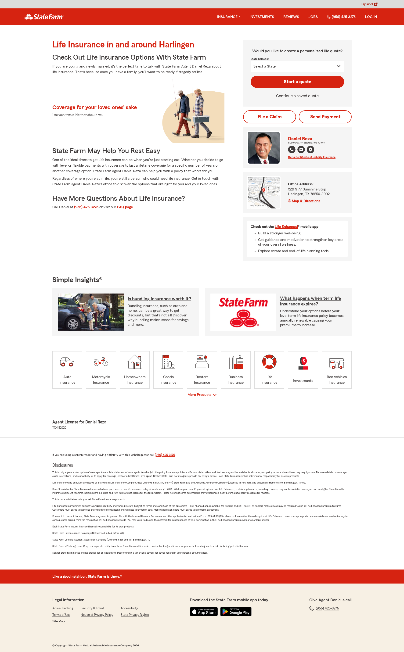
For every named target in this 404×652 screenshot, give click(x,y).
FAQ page (125, 207)
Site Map (58, 621)
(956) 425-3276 (344, 17)
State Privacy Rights (135, 614)
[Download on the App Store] (204, 611)
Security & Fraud (92, 608)
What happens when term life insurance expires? (310, 301)
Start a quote (297, 81)
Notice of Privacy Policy (97, 614)
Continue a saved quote (297, 96)
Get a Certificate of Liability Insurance (311, 157)
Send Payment (325, 117)
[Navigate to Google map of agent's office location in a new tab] (310, 149)
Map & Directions (306, 201)
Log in (371, 17)
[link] (44, 16)
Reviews (291, 17)
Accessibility (129, 608)
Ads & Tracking (62, 608)
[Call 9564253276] (292, 149)
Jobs (313, 17)
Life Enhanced (286, 227)
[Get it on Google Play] (236, 611)
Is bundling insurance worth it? (159, 299)
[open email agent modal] (301, 150)
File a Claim (270, 117)
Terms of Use (61, 614)
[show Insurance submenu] (239, 17)
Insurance (227, 17)
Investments (262, 17)
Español (367, 4)
